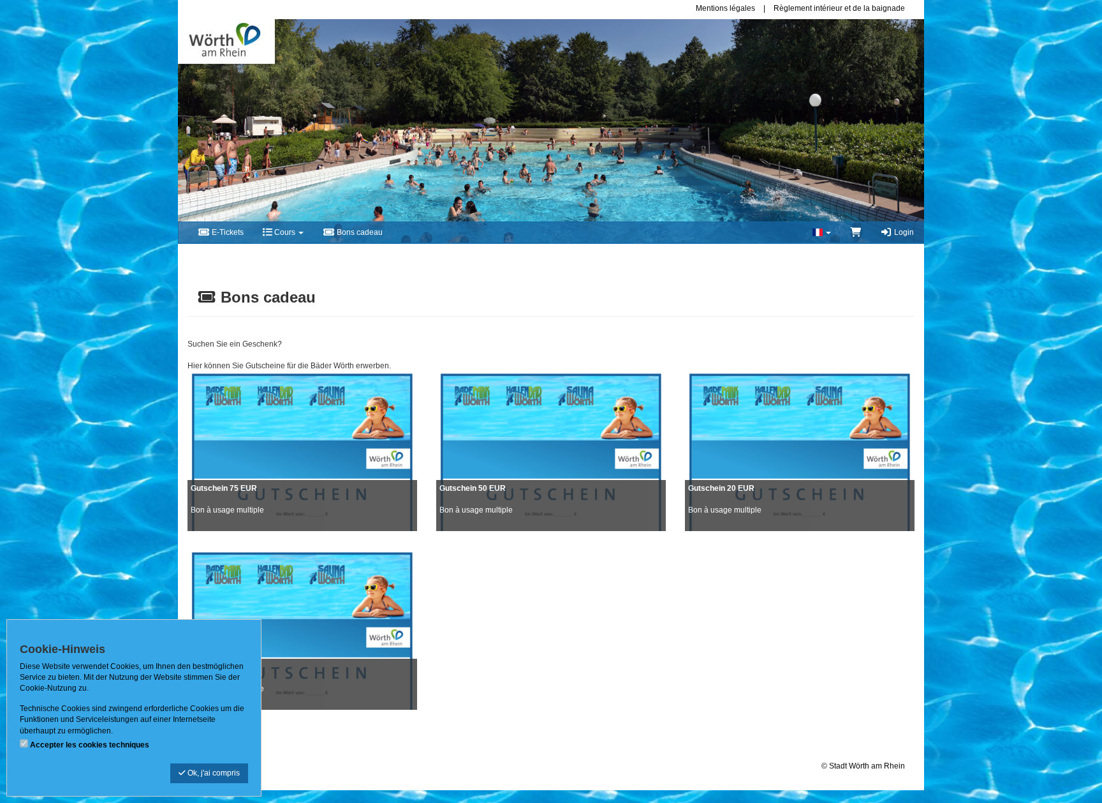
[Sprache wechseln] (822, 232)
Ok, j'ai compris (213, 773)
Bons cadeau (359, 232)
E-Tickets (227, 232)
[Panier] (856, 232)
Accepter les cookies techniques (89, 744)
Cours (284, 232)
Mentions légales (725, 8)
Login (903, 232)
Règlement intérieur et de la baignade (839, 8)
